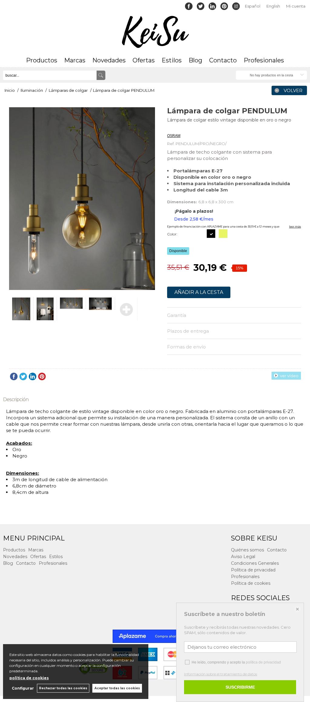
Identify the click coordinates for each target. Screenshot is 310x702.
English (273, 6)
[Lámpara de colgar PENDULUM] (82, 198)
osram (172, 128)
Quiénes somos (247, 550)
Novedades (109, 60)
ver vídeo (289, 375)
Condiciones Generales (255, 563)
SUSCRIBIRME (240, 687)
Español (252, 6)
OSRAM (173, 136)
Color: (172, 234)
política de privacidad (263, 662)
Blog (195, 60)
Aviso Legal (243, 556)
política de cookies (29, 678)
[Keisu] (155, 32)
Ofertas (144, 60)
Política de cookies (250, 583)
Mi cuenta (295, 6)
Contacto (223, 60)
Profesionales (264, 60)
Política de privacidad (253, 570)
